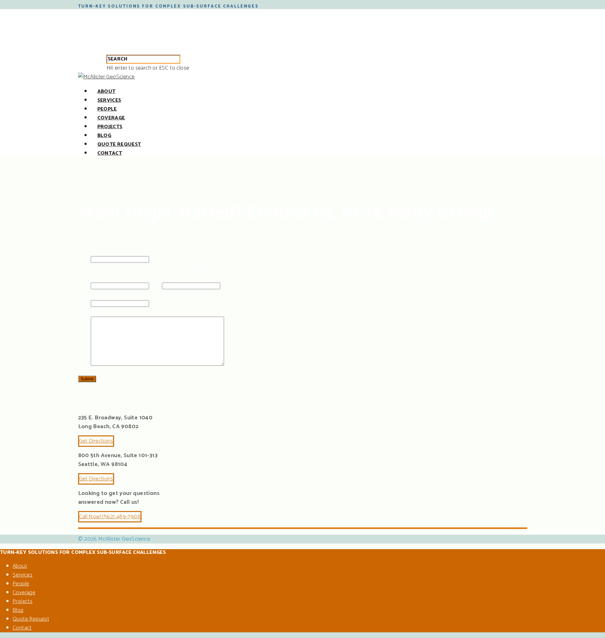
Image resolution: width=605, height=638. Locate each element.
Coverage (111, 118)
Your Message (108, 312)
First (155, 285)
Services (109, 100)
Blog (104, 135)
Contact (109, 153)
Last (227, 285)
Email (97, 294)
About (106, 91)
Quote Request (119, 144)
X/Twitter (102, 250)
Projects (110, 127)
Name (98, 277)
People (107, 109)
